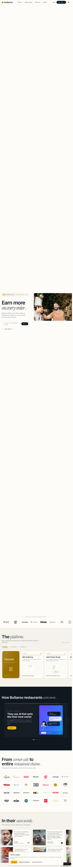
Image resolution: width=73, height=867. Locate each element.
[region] (36, 665)
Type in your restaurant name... (11, 323)
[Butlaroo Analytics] (39, 739)
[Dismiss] (27, 295)
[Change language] (68, 2)
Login (53, 2)
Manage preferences (37, 862)
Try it (24, 323)
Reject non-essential (24, 862)
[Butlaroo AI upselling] (32, 739)
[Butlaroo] (7, 2)
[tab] (5, 647)
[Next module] (68, 720)
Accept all (14, 862)
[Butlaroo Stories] (35, 739)
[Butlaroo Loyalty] (37, 739)
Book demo (60, 2)
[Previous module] (3, 720)
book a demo (8, 329)
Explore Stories (12, 727)
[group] (36, 720)
